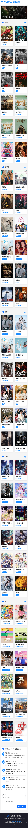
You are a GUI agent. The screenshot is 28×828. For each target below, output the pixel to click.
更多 (25, 22)
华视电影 (14, 821)
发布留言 (22, 806)
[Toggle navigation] (25, 2)
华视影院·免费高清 (12, 2)
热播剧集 (19, 821)
